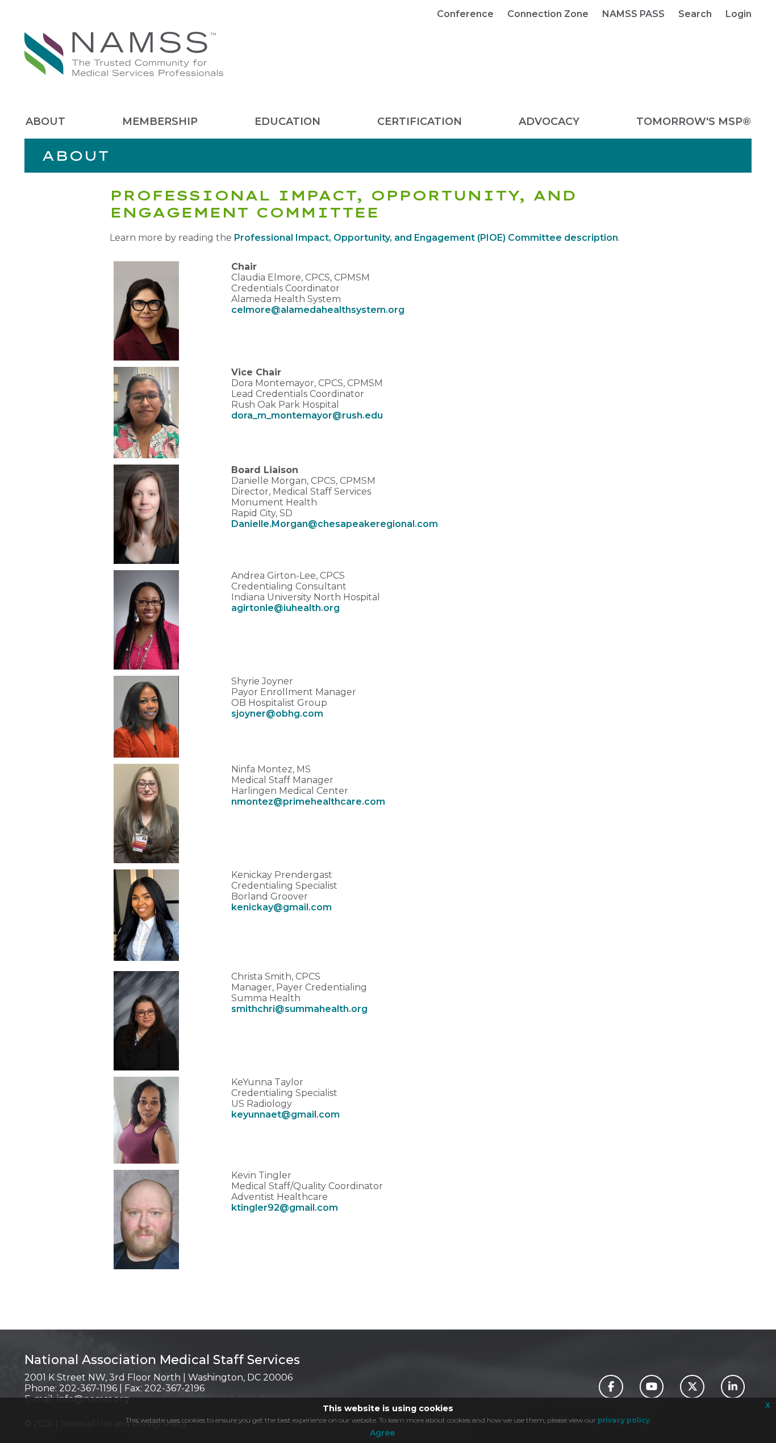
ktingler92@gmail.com (284, 1207)
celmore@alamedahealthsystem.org (317, 309)
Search (695, 14)
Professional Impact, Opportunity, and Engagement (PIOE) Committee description (426, 237)
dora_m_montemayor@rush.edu (307, 415)
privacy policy (624, 1420)
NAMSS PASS (633, 14)
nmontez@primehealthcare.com (308, 801)
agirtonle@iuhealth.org (285, 608)
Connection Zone (548, 14)
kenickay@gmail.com (281, 907)
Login (738, 14)
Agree (382, 1433)
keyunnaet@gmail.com (285, 1114)
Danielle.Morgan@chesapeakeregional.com (334, 523)
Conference (465, 14)
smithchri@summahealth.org (299, 1008)
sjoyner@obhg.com (277, 713)
